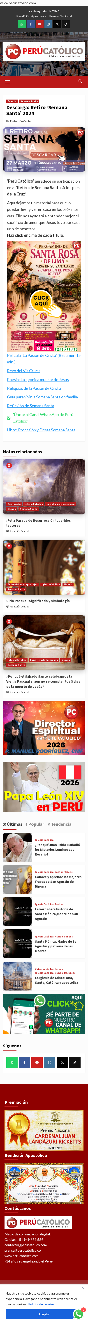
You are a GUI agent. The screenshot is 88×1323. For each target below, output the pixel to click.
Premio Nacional (60, 16)
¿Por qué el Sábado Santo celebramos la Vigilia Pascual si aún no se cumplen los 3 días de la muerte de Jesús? (43, 681)
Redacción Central (21, 121)
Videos (69, 872)
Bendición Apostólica (31, 16)
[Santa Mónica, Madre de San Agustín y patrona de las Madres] (17, 943)
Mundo (12, 509)
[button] (7, 81)
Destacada (14, 504)
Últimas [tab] (14, 824)
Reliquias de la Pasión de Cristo (34, 388)
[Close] (83, 1288)
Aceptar (44, 1314)
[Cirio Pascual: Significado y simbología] (44, 567)
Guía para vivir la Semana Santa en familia (42, 396)
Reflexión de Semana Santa (30, 405)
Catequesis (42, 969)
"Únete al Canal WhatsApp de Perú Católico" (42, 417)
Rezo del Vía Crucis (23, 370)
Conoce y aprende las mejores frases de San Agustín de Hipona (58, 881)
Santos (59, 872)
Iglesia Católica (33, 504)
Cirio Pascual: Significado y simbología (38, 600)
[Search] (80, 81)
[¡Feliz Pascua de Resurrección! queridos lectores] (44, 486)
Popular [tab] (35, 824)
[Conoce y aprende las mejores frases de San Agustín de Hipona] (17, 879)
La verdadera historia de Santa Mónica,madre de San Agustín (56, 914)
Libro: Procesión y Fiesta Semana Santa (41, 429)
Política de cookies (41, 1304)
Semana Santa (29, 101)
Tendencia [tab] (61, 824)
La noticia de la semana (60, 504)
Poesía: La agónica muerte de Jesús (38, 379)
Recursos (70, 973)
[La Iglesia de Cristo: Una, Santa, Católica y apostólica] (17, 976)
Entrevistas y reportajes (23, 584)
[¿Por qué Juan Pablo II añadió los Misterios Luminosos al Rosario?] (17, 847)
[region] (44, 1303)
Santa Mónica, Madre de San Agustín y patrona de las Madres (57, 946)
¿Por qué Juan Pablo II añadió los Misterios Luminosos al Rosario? (57, 849)
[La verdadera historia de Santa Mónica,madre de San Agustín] (17, 911)
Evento (12, 101)
